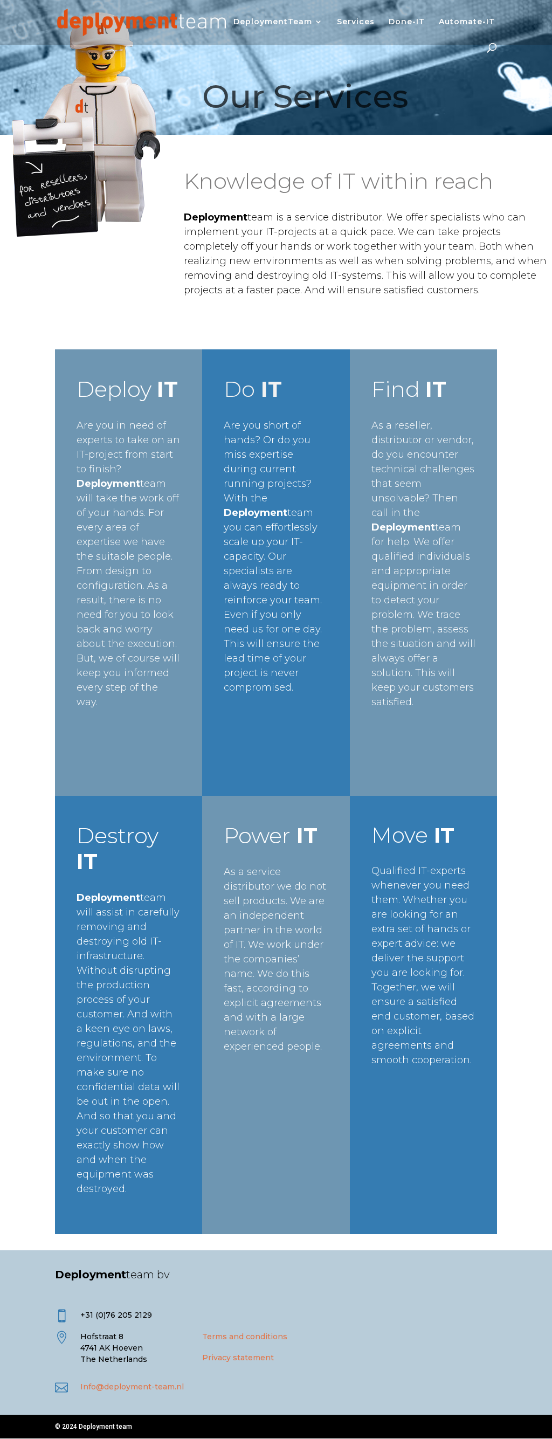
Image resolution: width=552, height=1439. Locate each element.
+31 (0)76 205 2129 (116, 1315)
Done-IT (407, 22)
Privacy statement (238, 1357)
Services (356, 22)
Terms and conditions (244, 1336)
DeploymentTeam (272, 22)
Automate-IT (467, 22)
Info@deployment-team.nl (132, 1387)
